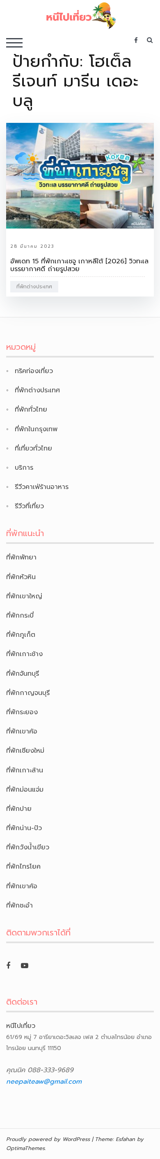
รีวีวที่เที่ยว (29, 506)
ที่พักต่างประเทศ (34, 286)
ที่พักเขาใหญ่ (24, 596)
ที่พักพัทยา (21, 557)
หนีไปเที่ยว (20, 1026)
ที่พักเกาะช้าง (24, 654)
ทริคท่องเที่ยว (34, 371)
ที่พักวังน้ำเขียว (27, 847)
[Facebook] (8, 965)
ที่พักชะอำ (19, 905)
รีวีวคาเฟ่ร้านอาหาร (42, 487)
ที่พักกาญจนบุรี (28, 693)
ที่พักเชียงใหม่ (25, 751)
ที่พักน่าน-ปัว (24, 828)
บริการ (24, 468)
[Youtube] (24, 965)
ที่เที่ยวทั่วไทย (33, 448)
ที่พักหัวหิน (21, 577)
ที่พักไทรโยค (23, 867)
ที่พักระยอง (22, 712)
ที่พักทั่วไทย (31, 409)
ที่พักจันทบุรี (22, 674)
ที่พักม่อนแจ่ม (24, 790)
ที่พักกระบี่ (20, 615)
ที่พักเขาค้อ (21, 731)
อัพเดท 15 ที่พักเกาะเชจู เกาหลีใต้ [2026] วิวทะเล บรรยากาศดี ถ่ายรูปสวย (79, 265)
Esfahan (125, 1139)
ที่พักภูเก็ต (20, 635)
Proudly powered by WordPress (48, 1139)
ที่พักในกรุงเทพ (36, 429)
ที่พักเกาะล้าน (24, 770)
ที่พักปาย (19, 809)
